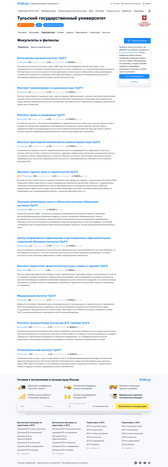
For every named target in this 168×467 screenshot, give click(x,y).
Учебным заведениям (26, 463)
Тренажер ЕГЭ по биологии (28, 443)
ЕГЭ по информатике (95, 441)
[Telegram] (140, 463)
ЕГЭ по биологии (94, 437)
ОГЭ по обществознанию (132, 433)
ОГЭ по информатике (131, 441)
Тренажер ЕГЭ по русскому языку (31, 429)
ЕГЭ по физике (93, 444)
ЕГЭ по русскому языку (97, 426)
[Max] (149, 463)
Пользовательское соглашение (74, 463)
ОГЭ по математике (130, 430)
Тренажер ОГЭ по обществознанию (59, 437)
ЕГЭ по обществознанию (97, 433)
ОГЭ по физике (128, 444)
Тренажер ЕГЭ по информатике (30, 446)
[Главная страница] (23, 3)
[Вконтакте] (135, 463)
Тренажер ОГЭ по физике (63, 450)
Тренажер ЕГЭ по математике (29, 432)
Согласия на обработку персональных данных (91, 414)
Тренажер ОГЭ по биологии (63, 443)
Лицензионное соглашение (48, 463)
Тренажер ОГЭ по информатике (65, 446)
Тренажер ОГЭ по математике (64, 432)
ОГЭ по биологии (129, 437)
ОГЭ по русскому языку (132, 426)
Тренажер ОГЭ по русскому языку (66, 429)
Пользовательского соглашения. (131, 414)
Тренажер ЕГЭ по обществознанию (24, 437)
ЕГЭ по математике (95, 430)
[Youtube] (144, 463)
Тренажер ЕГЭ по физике (27, 450)
